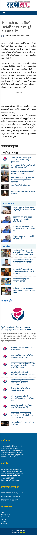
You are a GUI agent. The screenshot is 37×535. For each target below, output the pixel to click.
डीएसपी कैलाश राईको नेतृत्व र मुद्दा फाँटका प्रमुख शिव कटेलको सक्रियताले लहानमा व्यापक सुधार (22, 415)
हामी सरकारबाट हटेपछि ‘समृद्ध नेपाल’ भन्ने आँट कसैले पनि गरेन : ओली (23, 166)
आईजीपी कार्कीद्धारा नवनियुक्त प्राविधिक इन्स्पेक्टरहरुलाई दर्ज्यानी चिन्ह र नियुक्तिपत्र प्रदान (22, 382)
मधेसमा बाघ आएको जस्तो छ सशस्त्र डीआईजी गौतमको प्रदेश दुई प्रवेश (23, 261)
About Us (4, 512)
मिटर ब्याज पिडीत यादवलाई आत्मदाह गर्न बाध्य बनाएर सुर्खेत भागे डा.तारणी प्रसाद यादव (23, 271)
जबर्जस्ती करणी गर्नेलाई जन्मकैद (20, 185)
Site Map (4, 521)
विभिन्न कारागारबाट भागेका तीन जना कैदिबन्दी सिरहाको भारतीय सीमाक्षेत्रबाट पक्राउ (22, 398)
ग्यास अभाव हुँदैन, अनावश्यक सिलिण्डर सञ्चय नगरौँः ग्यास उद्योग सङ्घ (22, 356)
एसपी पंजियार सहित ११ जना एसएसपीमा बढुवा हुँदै (21, 280)
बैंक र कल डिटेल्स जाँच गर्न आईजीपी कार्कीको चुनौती (23, 237)
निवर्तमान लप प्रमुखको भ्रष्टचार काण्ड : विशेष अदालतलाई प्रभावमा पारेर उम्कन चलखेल (24, 290)
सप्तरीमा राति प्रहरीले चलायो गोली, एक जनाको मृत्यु (22, 423)
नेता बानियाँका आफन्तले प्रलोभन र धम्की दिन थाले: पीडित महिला (22, 172)
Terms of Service (7, 517)
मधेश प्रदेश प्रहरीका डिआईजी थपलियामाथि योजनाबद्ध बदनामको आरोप (23, 373)
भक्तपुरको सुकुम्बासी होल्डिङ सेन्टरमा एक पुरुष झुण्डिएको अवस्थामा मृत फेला (24, 208)
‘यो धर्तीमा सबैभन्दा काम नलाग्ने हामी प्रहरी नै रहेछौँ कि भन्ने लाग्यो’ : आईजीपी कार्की (24, 228)
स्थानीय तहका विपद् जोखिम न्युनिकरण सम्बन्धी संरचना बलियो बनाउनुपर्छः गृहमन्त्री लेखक (22, 159)
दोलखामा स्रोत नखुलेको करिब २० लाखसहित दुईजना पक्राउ (20, 389)
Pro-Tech (22, 532)
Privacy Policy (5, 515)
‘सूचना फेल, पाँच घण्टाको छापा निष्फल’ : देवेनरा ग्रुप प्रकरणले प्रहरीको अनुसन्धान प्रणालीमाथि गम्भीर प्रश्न (23, 365)
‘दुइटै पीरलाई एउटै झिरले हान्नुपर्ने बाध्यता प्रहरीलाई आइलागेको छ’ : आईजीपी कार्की (22, 219)
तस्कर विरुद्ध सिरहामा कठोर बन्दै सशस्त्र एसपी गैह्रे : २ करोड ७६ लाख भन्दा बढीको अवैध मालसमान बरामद (23, 252)
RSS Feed (4, 523)
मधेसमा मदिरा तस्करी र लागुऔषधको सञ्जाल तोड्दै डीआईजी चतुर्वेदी (21, 406)
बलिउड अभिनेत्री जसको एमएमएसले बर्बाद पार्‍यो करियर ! (23, 192)
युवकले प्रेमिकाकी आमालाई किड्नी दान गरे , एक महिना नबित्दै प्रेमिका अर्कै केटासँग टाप (22, 179)
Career (3, 519)
